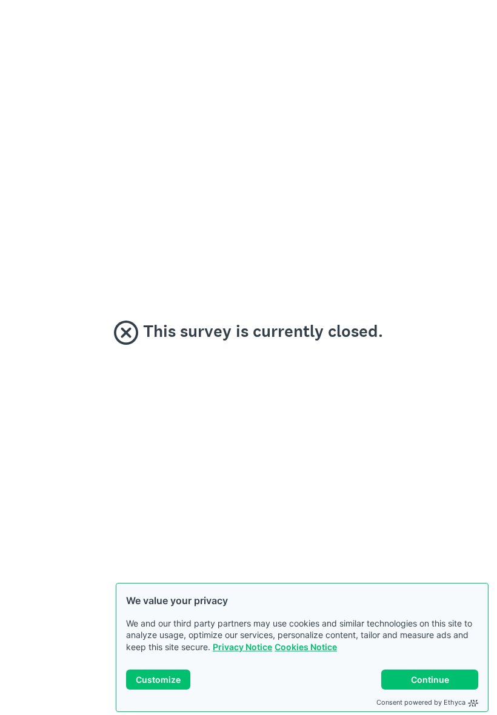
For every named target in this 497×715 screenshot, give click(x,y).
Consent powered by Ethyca (420, 702)
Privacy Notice (242, 647)
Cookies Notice (306, 647)
